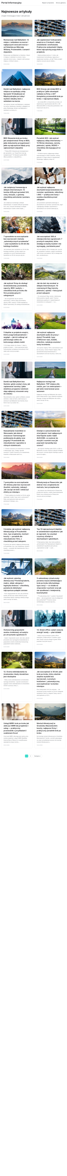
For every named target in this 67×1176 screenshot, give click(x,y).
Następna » (37, 756)
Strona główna (61, 3)
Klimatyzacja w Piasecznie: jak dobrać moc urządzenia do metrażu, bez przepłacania (49, 484)
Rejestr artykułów (48, 3)
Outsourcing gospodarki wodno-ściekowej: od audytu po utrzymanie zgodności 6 (16, 632)
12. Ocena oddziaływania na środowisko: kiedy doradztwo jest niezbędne (16, 674)
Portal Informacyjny (11, 2)
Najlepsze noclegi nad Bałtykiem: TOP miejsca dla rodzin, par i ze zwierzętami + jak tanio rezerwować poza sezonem (49, 386)
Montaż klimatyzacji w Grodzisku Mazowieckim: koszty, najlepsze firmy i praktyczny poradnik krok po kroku (49, 728)
